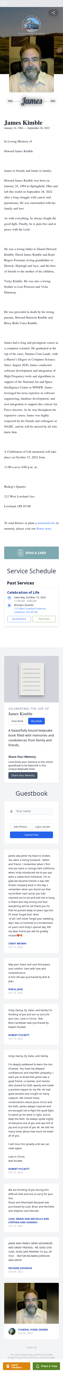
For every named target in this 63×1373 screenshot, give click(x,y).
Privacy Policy (21, 1357)
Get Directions (19, 618)
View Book (17, 721)
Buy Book (36, 721)
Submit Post (31, 834)
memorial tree (46, 523)
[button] (31, 1303)
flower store (43, 528)
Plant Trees (44, 618)
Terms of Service (41, 1357)
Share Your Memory (22, 775)
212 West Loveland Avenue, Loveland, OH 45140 (30, 610)
